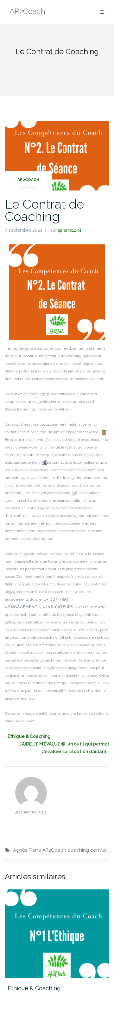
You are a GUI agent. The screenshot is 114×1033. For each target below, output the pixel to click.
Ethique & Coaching (29, 736)
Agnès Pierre (27, 850)
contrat (98, 850)
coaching (78, 850)
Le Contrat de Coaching (44, 210)
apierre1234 (69, 230)
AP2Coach (28, 180)
